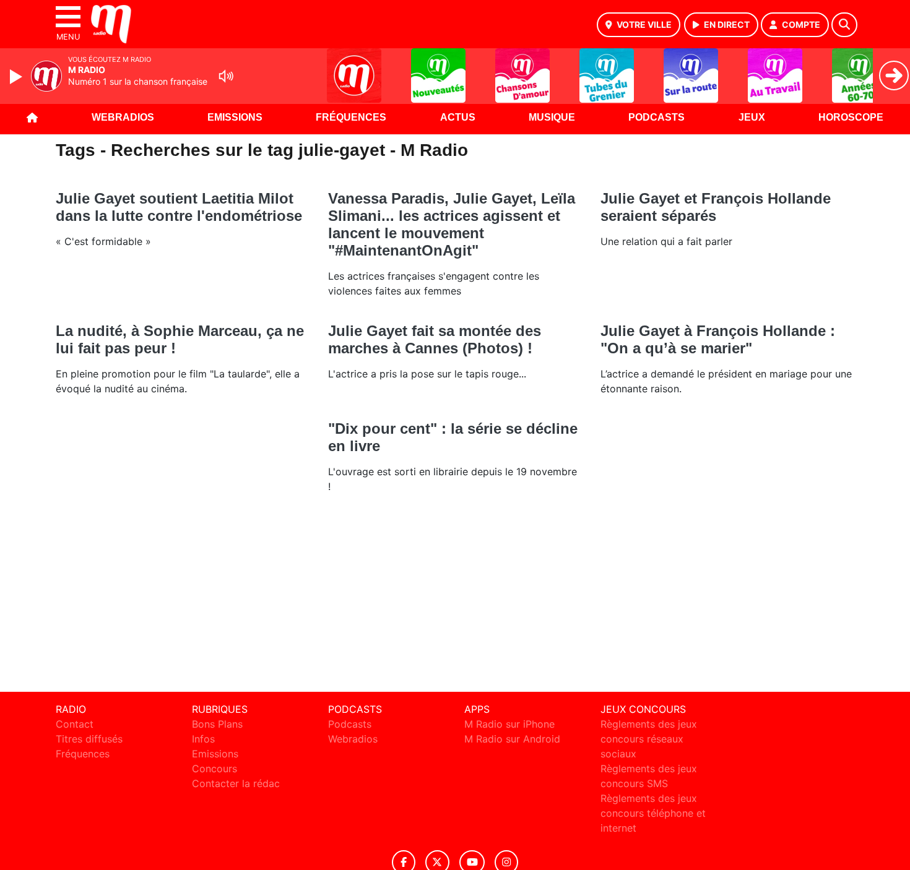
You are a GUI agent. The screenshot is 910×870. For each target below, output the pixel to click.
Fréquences (351, 117)
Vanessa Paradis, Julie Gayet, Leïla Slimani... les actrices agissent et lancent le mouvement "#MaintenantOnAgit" (451, 224)
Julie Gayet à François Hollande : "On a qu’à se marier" (717, 339)
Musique (552, 117)
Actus (457, 117)
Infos (203, 739)
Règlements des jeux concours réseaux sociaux (648, 739)
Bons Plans (217, 724)
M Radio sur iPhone (509, 724)
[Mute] (226, 76)
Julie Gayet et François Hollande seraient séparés (715, 207)
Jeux (752, 117)
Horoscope (850, 117)
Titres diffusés (89, 739)
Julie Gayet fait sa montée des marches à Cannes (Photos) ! (434, 339)
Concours (214, 768)
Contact (74, 724)
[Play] (17, 76)
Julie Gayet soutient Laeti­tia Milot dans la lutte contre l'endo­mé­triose (179, 207)
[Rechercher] (844, 24)
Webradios (123, 117)
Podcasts (656, 117)
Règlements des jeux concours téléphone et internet (653, 813)
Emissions (234, 117)
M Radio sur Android (512, 739)
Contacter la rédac (236, 783)
